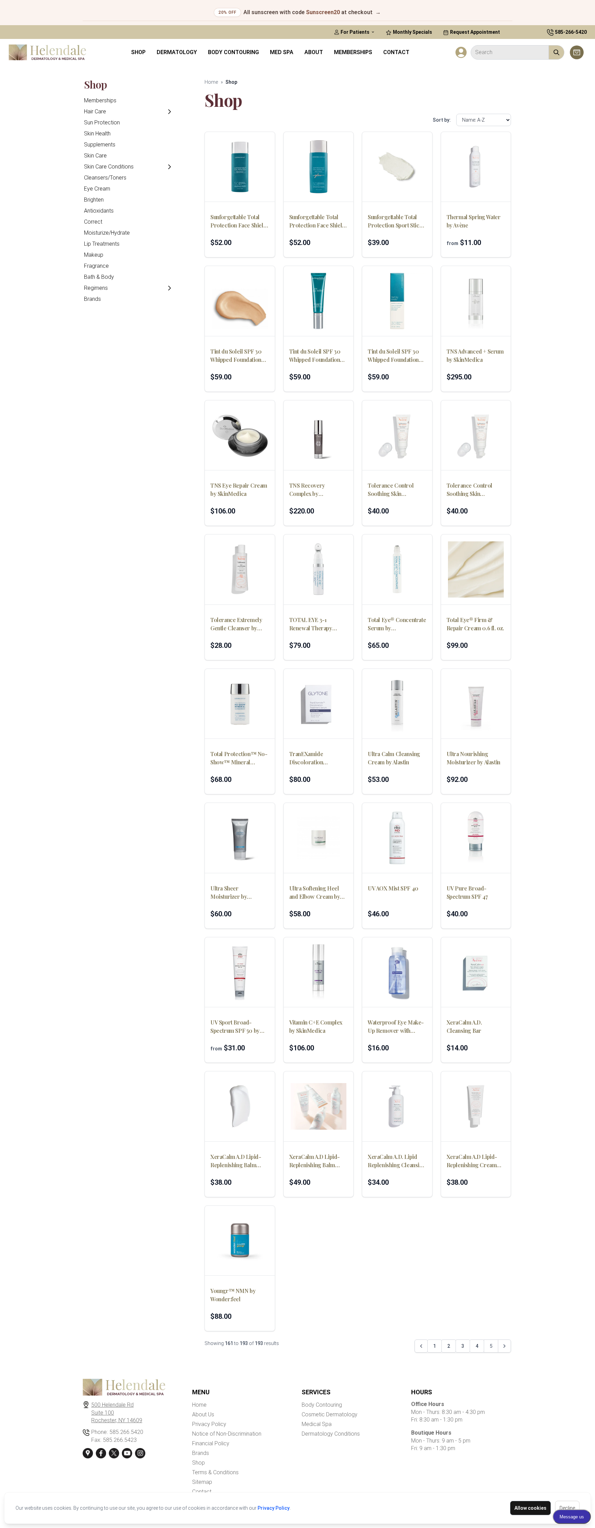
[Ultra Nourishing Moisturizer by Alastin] (476, 704)
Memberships (353, 52)
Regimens (96, 288)
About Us (203, 1414)
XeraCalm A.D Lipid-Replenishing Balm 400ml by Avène (314, 1161)
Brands (92, 299)
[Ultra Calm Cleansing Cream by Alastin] (397, 704)
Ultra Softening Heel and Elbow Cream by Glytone (314, 893)
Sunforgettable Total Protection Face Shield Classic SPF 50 (238, 221)
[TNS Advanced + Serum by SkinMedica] (476, 301)
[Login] (461, 52)
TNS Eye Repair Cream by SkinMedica (238, 489)
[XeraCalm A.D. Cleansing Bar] (476, 972)
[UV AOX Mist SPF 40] (397, 838)
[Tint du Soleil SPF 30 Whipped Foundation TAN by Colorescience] (397, 301)
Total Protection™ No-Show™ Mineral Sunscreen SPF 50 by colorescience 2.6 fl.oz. (239, 758)
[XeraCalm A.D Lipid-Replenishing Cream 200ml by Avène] (476, 1106)
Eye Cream (97, 188)
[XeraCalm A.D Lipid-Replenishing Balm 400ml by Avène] (319, 1106)
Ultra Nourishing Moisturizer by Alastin (473, 758)
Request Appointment (474, 32)
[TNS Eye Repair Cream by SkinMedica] (240, 435)
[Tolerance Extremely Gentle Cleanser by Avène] (240, 569)
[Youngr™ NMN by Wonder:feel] (240, 1241)
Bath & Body (99, 277)
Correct (93, 221)
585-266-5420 (571, 32)
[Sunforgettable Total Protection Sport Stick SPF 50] (397, 167)
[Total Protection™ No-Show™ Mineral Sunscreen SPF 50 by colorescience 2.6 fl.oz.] (240, 704)
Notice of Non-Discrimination (226, 1433)
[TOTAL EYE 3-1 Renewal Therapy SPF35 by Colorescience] (319, 569)
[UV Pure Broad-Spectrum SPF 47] (476, 838)
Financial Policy (210, 1443)
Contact (396, 52)
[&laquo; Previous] (421, 1346)
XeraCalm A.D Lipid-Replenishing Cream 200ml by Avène (472, 1161)
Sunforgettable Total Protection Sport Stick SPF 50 (395, 221)
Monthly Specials (412, 32)
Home (211, 82)
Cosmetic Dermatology (329, 1414)
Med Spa (281, 52)
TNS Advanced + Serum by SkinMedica (475, 355)
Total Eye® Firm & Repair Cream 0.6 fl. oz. (475, 624)
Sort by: (442, 120)
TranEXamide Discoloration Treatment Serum (310, 758)
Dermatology (177, 52)
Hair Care (95, 111)
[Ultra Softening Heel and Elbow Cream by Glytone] (319, 838)
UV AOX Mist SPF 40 (393, 888)
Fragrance (96, 266)
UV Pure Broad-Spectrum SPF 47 (467, 892)
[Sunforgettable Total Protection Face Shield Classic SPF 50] (240, 167)
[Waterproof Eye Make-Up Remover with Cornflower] (397, 972)
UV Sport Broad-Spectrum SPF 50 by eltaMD (235, 1027)
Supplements (99, 144)
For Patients (355, 32)
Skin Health (97, 133)
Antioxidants (99, 210)
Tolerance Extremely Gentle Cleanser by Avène (236, 624)
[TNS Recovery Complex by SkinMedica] (319, 435)
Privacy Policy (274, 1508)
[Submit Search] (556, 52)
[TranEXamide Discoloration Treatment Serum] (319, 704)
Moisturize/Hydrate (107, 233)
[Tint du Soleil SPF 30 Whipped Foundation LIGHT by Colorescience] (240, 301)
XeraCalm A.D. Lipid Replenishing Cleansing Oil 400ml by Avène (397, 1161)
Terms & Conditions (215, 1472)
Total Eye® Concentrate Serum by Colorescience (397, 624)
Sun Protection (102, 122)
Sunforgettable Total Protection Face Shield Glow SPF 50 (317, 221)
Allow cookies (530, 1508)
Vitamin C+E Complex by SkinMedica (315, 1026)
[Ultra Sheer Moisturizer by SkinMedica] (240, 838)
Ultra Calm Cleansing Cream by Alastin (394, 758)
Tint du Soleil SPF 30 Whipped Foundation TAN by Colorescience (396, 356)
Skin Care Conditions (109, 166)
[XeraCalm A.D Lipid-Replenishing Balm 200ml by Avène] (240, 1106)
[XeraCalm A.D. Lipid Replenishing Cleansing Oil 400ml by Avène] (397, 1106)
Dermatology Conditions (331, 1433)
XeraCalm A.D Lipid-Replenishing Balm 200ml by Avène (235, 1161)
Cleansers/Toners (105, 177)
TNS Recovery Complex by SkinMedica (307, 490)
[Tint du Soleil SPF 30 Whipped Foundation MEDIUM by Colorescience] (319, 301)
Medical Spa (317, 1424)
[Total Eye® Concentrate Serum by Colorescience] (397, 569)
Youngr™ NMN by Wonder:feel (232, 1295)
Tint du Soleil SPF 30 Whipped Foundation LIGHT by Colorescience (236, 356)
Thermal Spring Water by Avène (474, 221)
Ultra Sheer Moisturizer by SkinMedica (228, 893)
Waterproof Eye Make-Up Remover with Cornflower (396, 1027)
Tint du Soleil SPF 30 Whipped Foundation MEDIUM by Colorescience (315, 356)
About (313, 52)
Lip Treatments (101, 244)
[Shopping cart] (577, 52)
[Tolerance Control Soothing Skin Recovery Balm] (397, 435)
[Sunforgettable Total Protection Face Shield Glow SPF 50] (319, 167)
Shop (138, 52)
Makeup (93, 255)
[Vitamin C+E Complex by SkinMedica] (319, 972)
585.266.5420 (126, 1432)
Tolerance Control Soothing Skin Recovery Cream (469, 490)
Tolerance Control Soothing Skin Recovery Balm (391, 490)
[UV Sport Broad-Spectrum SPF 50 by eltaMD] (240, 972)
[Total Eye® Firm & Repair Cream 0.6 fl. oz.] (476, 569)
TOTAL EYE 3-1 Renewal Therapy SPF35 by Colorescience (310, 624)
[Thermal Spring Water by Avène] (476, 167)
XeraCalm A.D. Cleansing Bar (464, 1026)
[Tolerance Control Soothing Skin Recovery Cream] (476, 435)
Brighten (94, 199)
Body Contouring (233, 52)
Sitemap (202, 1482)
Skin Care (95, 155)
